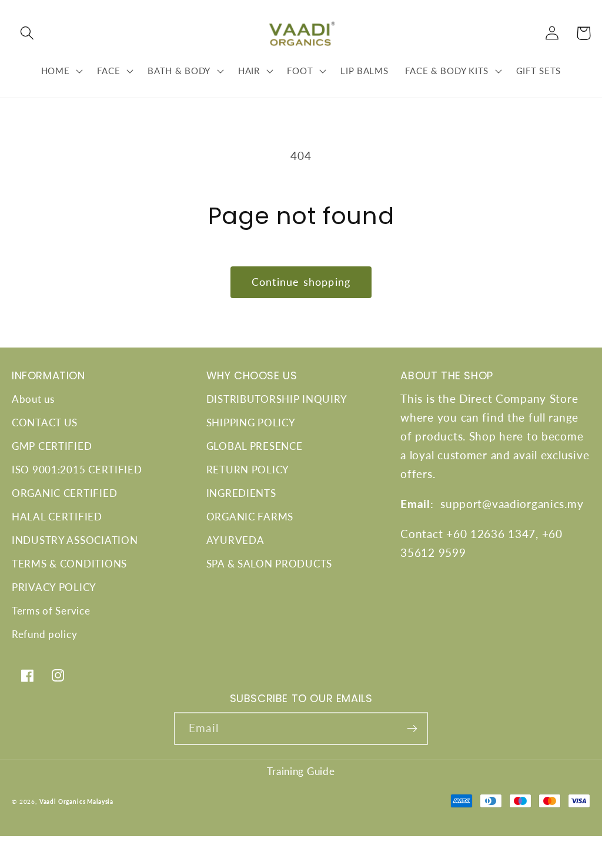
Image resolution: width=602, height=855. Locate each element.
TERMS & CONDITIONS (69, 563)
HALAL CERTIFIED (57, 516)
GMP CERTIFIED (52, 446)
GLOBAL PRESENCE (254, 446)
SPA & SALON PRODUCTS (269, 563)
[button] (27, 33)
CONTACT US (45, 422)
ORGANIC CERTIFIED (64, 493)
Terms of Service (51, 610)
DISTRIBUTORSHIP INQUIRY (277, 399)
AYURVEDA (235, 540)
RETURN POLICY (247, 469)
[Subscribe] (411, 728)
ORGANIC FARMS (249, 516)
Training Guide (301, 771)
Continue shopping (301, 281)
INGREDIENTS (241, 493)
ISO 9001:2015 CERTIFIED (77, 469)
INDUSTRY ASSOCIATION (75, 540)
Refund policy (44, 634)
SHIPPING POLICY (251, 422)
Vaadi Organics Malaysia (76, 801)
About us (33, 399)
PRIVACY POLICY (54, 587)
